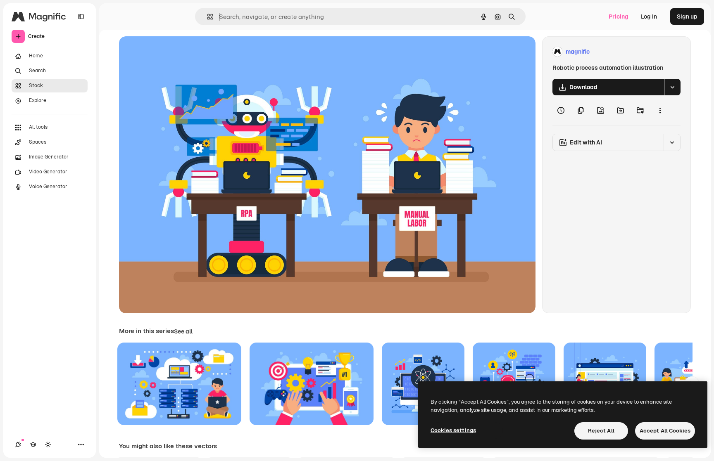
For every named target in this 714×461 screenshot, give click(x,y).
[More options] (660, 110)
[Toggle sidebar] (81, 16)
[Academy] (33, 444)
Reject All (601, 430)
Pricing (618, 16)
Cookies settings (453, 430)
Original (171, 52)
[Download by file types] (672, 87)
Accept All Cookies (665, 430)
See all (183, 331)
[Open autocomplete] (206, 17)
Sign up (687, 16)
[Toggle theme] (48, 444)
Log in (649, 16)
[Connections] (18, 444)
